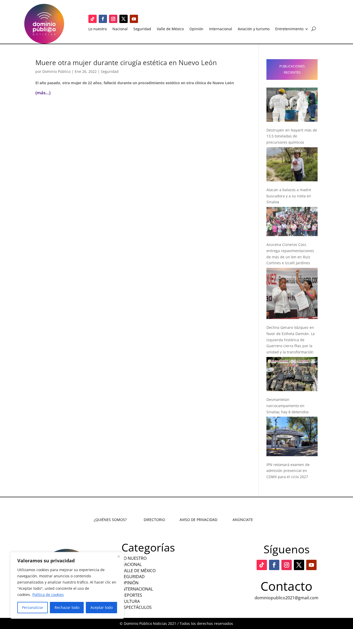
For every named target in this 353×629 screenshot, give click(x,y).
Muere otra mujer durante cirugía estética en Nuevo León (126, 62)
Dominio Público (56, 71)
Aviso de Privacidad (198, 519)
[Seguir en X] (123, 19)
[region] (67, 585)
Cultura (130, 601)
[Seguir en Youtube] (134, 19)
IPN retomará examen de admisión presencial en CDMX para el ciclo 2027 (288, 470)
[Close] (119, 556)
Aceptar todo (101, 607)
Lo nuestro (97, 29)
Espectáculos (136, 607)
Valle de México (170, 29)
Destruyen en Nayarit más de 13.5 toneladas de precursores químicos (291, 136)
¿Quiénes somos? (110, 519)
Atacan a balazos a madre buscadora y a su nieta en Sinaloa (288, 196)
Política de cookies (48, 594)
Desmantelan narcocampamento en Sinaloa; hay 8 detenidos (287, 405)
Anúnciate (243, 519)
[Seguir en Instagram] (113, 19)
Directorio (154, 519)
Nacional (120, 29)
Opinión (196, 29)
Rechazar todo (67, 607)
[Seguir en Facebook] (103, 19)
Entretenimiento (289, 29)
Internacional (220, 29)
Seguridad (142, 29)
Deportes (131, 595)
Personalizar (32, 607)
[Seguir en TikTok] (92, 19)
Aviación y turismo (254, 29)
